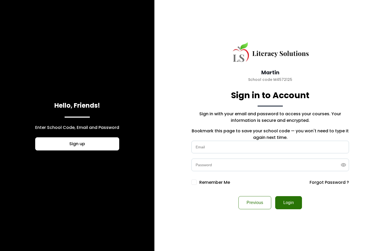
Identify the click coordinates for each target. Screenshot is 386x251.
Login (288, 202)
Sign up (77, 144)
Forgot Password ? (329, 182)
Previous (255, 202)
